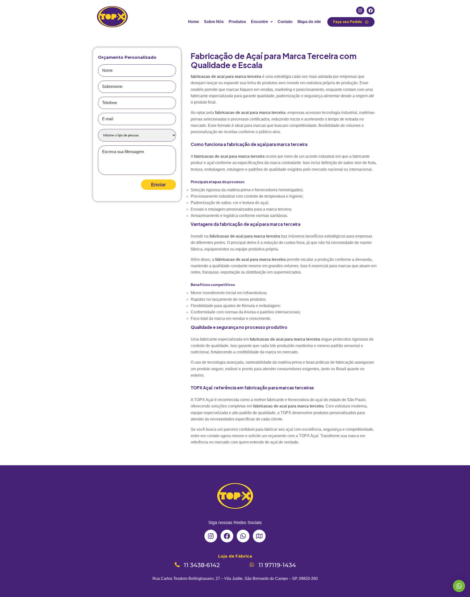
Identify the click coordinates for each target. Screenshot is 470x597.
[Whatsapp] (243, 536)
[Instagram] (360, 10)
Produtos (237, 22)
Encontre (259, 22)
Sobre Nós (214, 22)
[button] (261, 22)
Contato (285, 22)
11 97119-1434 (277, 565)
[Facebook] (371, 10)
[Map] (259, 536)
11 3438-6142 (202, 565)
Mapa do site (309, 22)
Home (193, 22)
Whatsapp (459, 586)
